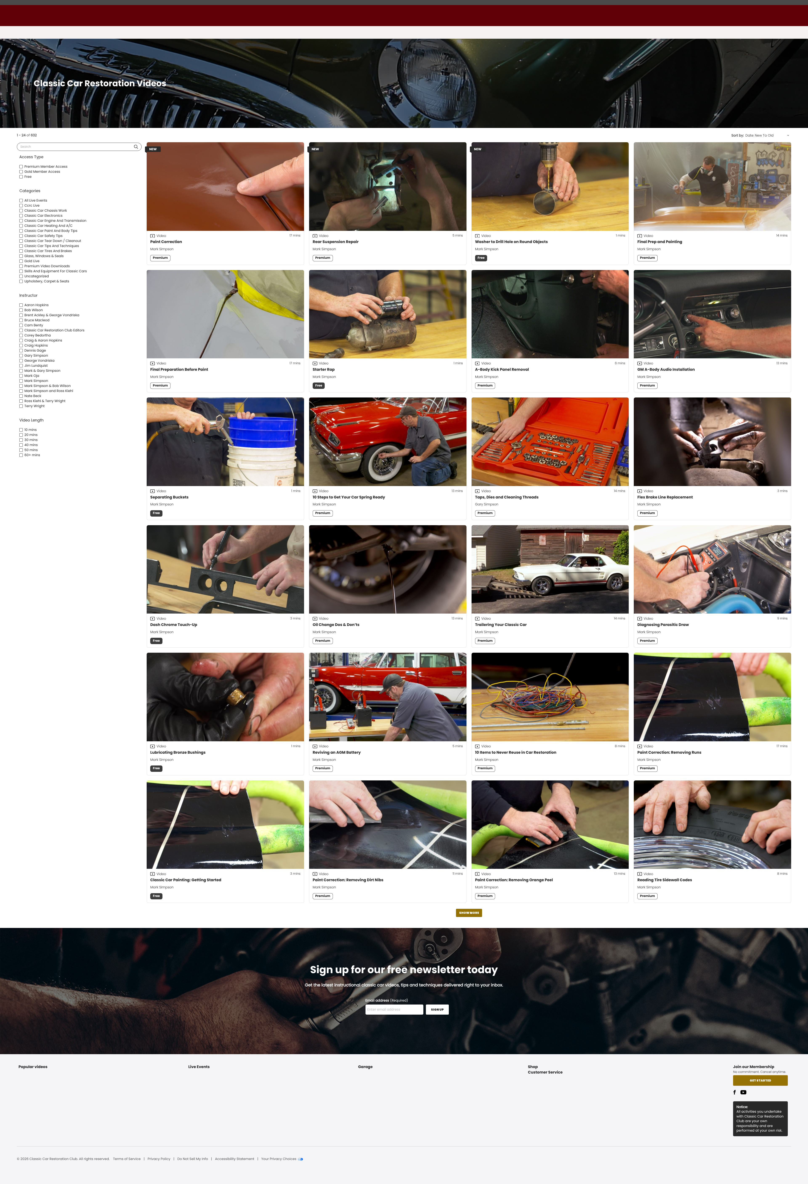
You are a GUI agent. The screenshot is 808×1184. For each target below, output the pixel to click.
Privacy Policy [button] (159, 1159)
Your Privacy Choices (278, 1159)
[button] (136, 146)
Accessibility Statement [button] (234, 1159)
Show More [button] (469, 913)
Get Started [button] (760, 1080)
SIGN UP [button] (437, 1009)
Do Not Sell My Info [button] (192, 1159)
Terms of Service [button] (127, 1159)
